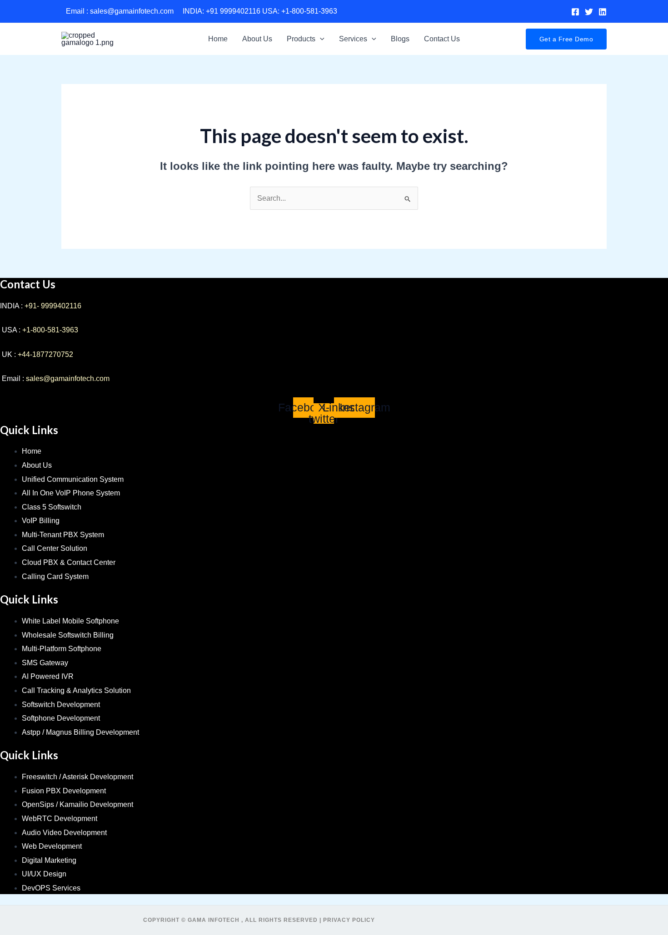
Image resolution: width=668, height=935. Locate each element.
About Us (257, 39)
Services (353, 39)
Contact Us (442, 39)
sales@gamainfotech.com (132, 11)
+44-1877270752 (45, 354)
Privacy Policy (349, 920)
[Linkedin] (602, 12)
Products (301, 39)
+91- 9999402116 (53, 306)
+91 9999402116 (233, 11)
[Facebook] (575, 12)
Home (218, 39)
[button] (319, 39)
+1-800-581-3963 (309, 11)
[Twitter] (589, 12)
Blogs (400, 39)
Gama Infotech (213, 920)
